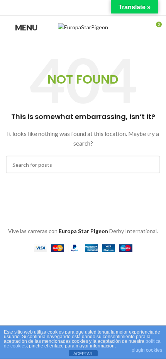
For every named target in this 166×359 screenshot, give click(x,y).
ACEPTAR (83, 353)
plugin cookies (147, 350)
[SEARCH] (151, 164)
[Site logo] (83, 26)
